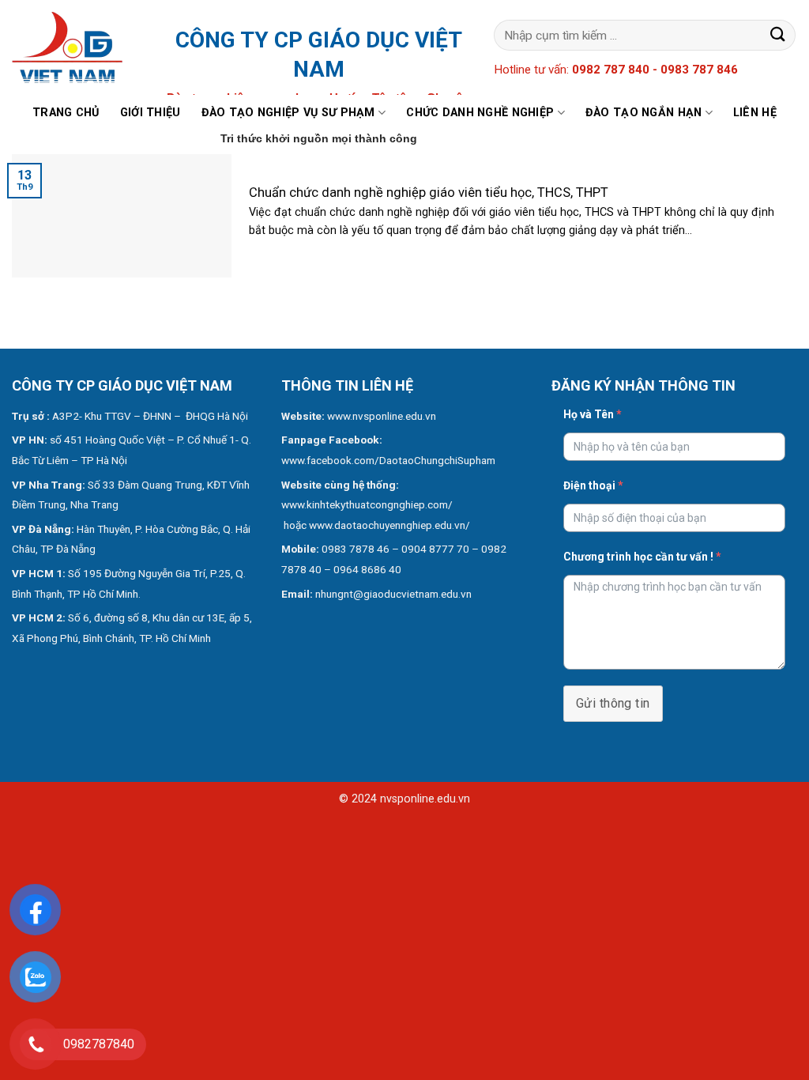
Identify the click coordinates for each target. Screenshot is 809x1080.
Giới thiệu (150, 112)
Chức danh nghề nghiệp (480, 112)
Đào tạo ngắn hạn (643, 112)
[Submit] (778, 35)
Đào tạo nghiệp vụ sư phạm (288, 112)
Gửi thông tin (613, 703)
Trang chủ (66, 112)
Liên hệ (755, 112)
